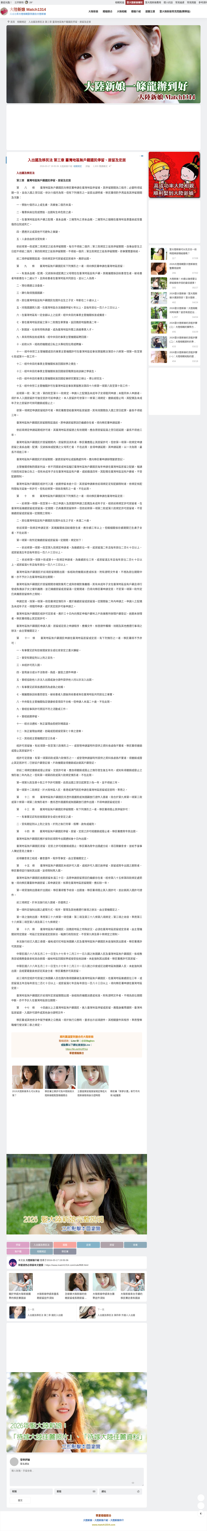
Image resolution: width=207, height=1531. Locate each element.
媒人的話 (168, 2)
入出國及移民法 (41, 1245)
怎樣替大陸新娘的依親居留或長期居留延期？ (48, 1297)
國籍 (65, 1245)
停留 (18, 1245)
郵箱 (59, 1491)
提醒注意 (150, 11)
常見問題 (191, 2)
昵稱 (14, 1491)
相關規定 (21, 22)
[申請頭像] (140, 1460)
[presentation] (126, 1278)
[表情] (138, 1483)
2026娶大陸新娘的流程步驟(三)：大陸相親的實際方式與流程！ (183, 327)
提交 (20, 1500)
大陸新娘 (93, 11)
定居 (88, 1245)
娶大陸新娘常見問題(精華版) (175, 11)
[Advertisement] (103, 127)
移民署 (65, 1251)
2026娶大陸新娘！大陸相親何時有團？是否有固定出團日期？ (183, 312)
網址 (104, 1491)
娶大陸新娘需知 (135, 2)
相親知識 (119, 2)
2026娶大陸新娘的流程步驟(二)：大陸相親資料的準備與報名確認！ (183, 341)
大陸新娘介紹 (32, 1260)
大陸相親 (122, 11)
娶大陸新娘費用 (153, 2)
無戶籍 (18, 1251)
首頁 (12, 22)
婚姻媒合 (107, 11)
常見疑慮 (179, 2)
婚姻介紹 (136, 11)
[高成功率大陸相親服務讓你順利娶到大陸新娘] (174, 175)
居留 (112, 1245)
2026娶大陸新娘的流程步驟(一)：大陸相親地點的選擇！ (183, 356)
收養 (135, 1245)
